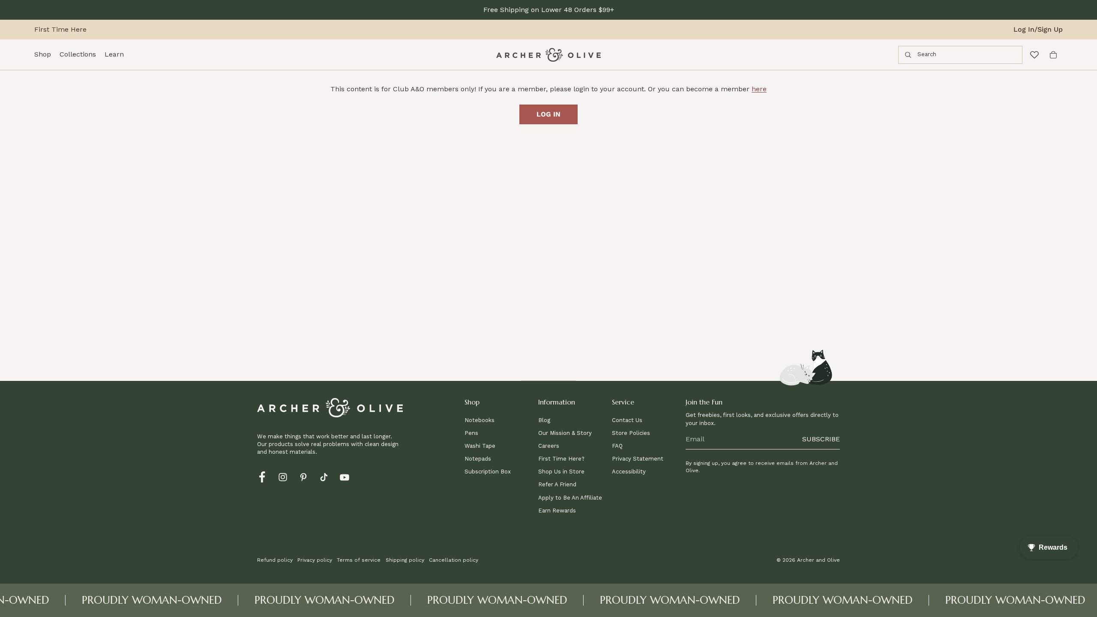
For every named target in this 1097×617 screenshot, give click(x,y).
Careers (548, 446)
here (759, 89)
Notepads (478, 458)
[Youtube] (344, 476)
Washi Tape (480, 446)
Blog (544, 420)
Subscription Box (488, 471)
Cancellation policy (453, 560)
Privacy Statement (637, 458)
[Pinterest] (303, 476)
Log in (548, 114)
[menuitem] (42, 54)
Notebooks (480, 420)
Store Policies (631, 433)
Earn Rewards (557, 510)
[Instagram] (283, 476)
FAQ (617, 446)
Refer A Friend (557, 484)
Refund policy (275, 560)
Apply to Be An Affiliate (570, 497)
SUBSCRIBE (821, 439)
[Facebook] (262, 476)
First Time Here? (561, 458)
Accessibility (629, 471)
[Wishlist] (1034, 54)
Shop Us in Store (561, 471)
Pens (471, 433)
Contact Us (627, 420)
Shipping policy (405, 560)
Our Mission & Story (565, 433)
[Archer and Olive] (548, 55)
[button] (499, 404)
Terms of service (359, 560)
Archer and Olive (818, 560)
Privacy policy (314, 560)
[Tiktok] (324, 476)
